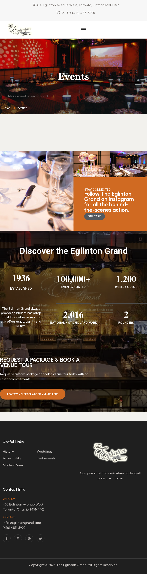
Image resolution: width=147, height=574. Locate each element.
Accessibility (12, 458)
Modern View (13, 465)
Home (7, 108)
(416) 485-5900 (14, 528)
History (8, 451)
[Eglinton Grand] (19, 29)
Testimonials (46, 458)
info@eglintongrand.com (22, 523)
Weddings (44, 451)
